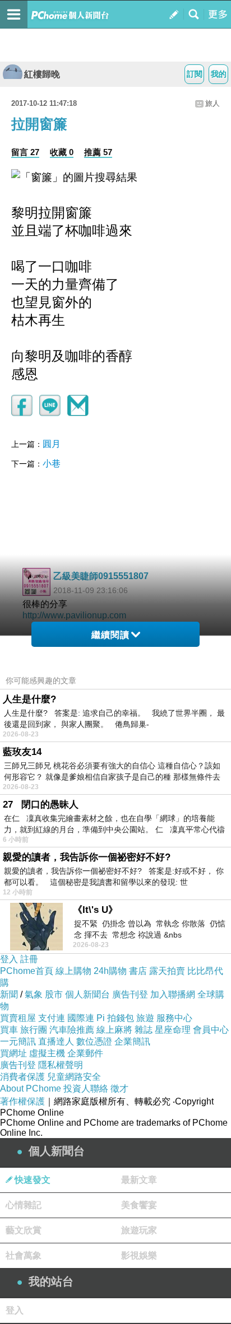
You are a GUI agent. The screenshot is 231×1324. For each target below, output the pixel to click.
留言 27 (25, 152)
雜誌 (144, 1029)
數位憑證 (94, 1041)
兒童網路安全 (74, 1076)
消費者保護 (22, 1076)
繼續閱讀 (110, 635)
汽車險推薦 (71, 1029)
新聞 (9, 994)
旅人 (212, 103)
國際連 (80, 1018)
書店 (138, 971)
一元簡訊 (18, 1041)
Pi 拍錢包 (115, 1018)
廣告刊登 (130, 994)
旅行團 (33, 1029)
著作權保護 (22, 1101)
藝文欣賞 (23, 1230)
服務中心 (174, 1018)
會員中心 (211, 1029)
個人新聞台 (87, 994)
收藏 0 (61, 152)
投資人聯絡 (85, 1088)
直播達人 (56, 1041)
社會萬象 (23, 1255)
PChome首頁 (26, 971)
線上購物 (73, 971)
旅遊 (145, 1018)
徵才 (119, 1088)
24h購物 (110, 971)
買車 (9, 1029)
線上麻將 (114, 1029)
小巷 (52, 463)
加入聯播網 (172, 994)
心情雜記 (23, 1205)
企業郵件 (85, 1053)
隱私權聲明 (60, 1065)
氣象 (34, 994)
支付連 (51, 1018)
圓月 (52, 444)
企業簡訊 (132, 1041)
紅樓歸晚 (42, 74)
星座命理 (173, 1029)
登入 (9, 959)
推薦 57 (98, 152)
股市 (54, 994)
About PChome (30, 1088)
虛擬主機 (47, 1053)
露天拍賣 (167, 971)
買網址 (13, 1053)
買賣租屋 (18, 1018)
